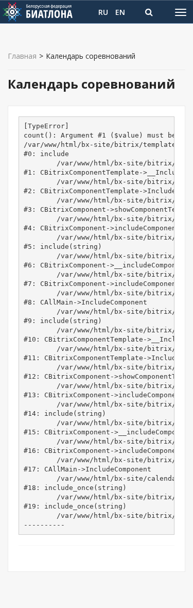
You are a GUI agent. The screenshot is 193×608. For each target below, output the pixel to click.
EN (120, 12)
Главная (22, 56)
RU (103, 12)
